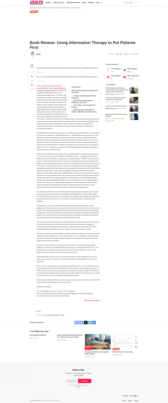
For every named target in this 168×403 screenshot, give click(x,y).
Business (34, 11)
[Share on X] (118, 54)
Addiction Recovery (111, 108)
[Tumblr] (137, 396)
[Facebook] (114, 70)
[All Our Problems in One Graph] (125, 342)
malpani (38, 54)
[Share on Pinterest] (121, 54)
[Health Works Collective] (36, 2)
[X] (131, 70)
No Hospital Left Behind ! (38, 335)
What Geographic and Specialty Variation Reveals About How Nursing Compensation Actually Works (117, 89)
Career (107, 94)
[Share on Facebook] (115, 54)
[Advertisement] (83, 26)
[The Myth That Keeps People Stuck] (134, 108)
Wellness (88, 348)
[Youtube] (131, 77)
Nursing (112, 94)
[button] (101, 2)
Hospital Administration (118, 118)
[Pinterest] (114, 77)
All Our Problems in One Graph (122, 352)
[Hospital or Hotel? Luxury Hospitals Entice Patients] (98, 342)
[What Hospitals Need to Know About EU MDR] (134, 116)
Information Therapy (58, 315)
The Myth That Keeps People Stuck (116, 106)
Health (107, 102)
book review (48, 315)
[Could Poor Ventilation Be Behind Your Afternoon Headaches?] (134, 100)
